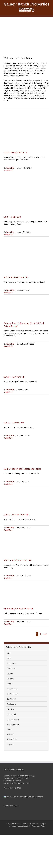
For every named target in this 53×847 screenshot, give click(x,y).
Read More (8, 170)
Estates (9, 684)
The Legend (11, 714)
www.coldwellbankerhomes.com (16, 783)
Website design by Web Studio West (31, 826)
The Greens (11, 704)
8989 (8, 658)
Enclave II (10, 679)
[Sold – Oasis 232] (26, 196)
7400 (8, 653)
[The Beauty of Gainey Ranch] (26, 595)
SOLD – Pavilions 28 (14, 376)
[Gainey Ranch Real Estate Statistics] (26, 455)
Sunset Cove (11, 739)
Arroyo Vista (11, 663)
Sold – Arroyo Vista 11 (15, 152)
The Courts (11, 668)
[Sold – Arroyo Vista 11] (26, 131)
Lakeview (10, 709)
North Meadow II (13, 724)
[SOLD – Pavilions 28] (26, 364)
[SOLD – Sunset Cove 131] (26, 501)
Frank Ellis (10, 168)
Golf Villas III (11, 699)
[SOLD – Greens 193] (26, 409)
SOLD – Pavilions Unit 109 (17, 560)
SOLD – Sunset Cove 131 (16, 514)
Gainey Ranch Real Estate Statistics (22, 468)
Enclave (10, 673)
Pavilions (10, 734)
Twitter (12, 813)
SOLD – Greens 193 (14, 422)
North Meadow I (13, 719)
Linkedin (18, 813)
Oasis (9, 729)
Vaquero (10, 744)
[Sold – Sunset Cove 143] (26, 258)
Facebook (6, 813)
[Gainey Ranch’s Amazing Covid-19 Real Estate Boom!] (26, 310)
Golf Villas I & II (12, 694)
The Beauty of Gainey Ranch (18, 608)
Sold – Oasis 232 (12, 216)
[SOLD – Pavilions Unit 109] (26, 547)
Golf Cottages (12, 689)
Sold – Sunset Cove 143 (16, 277)
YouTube (23, 813)
